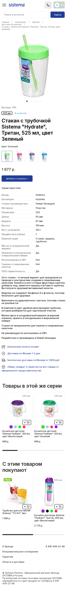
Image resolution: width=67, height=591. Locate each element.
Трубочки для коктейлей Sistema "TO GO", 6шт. (16, 511)
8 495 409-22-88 (55, 546)
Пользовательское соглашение (20, 551)
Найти (57, 14)
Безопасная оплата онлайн (23, 346)
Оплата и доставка (13, 562)
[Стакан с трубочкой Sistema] (8, 156)
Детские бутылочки (11, 24)
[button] (27, 101)
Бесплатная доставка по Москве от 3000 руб (33, 360)
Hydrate (36, 22)
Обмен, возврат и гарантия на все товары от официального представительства (30, 368)
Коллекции (20, 22)
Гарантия (7, 556)
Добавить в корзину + (17, 178)
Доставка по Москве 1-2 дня (23, 353)
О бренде (7, 546)
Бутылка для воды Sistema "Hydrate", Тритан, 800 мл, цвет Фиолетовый (49, 518)
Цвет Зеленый (10, 146)
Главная (5, 22)
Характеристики (11, 188)
